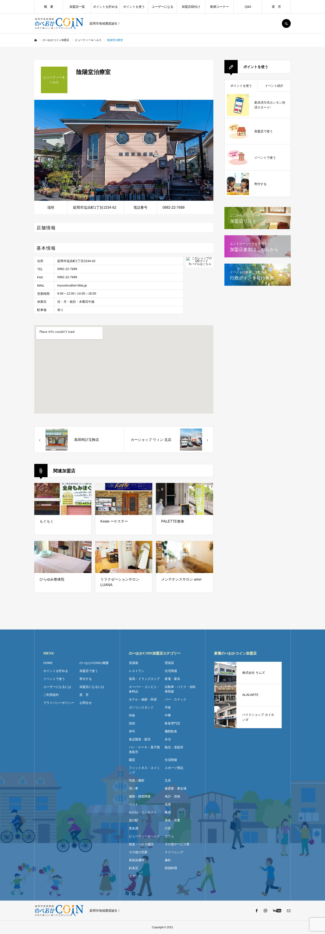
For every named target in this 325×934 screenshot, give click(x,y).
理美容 (169, 663)
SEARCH (286, 23)
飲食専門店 (172, 723)
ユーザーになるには (57, 687)
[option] (123, 150)
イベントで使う (54, 679)
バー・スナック (175, 699)
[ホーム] (35, 40)
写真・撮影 (136, 780)
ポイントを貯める (105, 6)
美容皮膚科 (136, 860)
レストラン (136, 671)
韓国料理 (171, 868)
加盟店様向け (191, 6)
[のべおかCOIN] (59, 23)
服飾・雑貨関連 (140, 796)
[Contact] (288, 910)
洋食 (168, 707)
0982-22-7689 (67, 269)
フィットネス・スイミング (144, 770)
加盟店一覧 (77, 6)
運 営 (276, 6)
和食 (132, 715)
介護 (168, 828)
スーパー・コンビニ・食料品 (144, 689)
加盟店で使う (88, 671)
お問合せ (85, 702)
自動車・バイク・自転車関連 (180, 689)
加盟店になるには (91, 687)
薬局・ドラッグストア (144, 679)
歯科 (168, 860)
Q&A (248, 6)
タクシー (135, 876)
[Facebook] (256, 910)
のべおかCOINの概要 (94, 663)
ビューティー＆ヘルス (144, 836)
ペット (133, 804)
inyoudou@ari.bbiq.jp (72, 285)
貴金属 (133, 828)
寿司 (132, 731)
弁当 (168, 739)
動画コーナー (219, 6)
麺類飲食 (171, 731)
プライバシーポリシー (58, 702)
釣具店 (133, 868)
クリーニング (174, 852)
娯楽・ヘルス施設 (141, 844)
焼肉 (132, 723)
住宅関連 (171, 671)
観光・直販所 (174, 747)
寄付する (85, 679)
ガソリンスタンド (141, 707)
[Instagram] (265, 910)
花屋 (168, 804)
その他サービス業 (177, 844)
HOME (48, 663)
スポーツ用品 (174, 768)
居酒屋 (133, 663)
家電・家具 (172, 679)
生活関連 (171, 760)
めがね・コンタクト (143, 812)
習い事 (133, 788)
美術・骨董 (172, 820)
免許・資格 (172, 796)
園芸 (132, 760)
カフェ (169, 836)
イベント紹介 (274, 85)
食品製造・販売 (140, 739)
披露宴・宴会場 (175, 788)
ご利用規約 (51, 695)
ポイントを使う (134, 6)
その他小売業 (138, 852)
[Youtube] (277, 910)
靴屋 (168, 812)
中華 (168, 715)
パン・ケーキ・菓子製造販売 (144, 749)
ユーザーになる (162, 6)
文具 (168, 780)
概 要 (48, 6)
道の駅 (133, 820)
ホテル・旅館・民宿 (143, 699)
